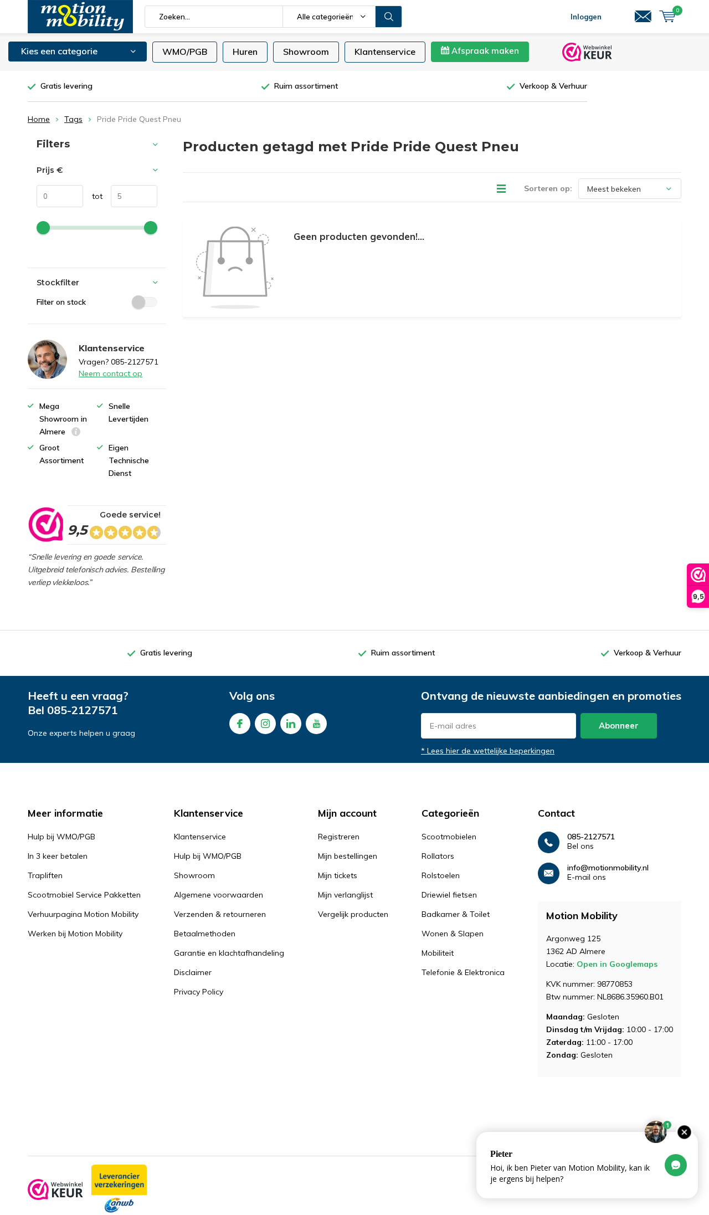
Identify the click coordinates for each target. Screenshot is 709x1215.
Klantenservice (384, 51)
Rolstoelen (441, 875)
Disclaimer (193, 972)
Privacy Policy (198, 992)
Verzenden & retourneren (220, 914)
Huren (245, 51)
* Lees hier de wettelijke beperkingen (487, 751)
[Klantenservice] (643, 16)
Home (39, 119)
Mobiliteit (438, 953)
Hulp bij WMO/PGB (61, 837)
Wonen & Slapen (453, 934)
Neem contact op (110, 373)
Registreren (338, 837)
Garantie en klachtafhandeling (229, 953)
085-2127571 (82, 710)
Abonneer (619, 725)
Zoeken (389, 17)
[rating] (45, 524)
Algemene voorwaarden (218, 895)
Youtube (316, 723)
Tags (73, 119)
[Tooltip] (75, 433)
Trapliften (45, 875)
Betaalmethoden (204, 934)
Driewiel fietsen (449, 895)
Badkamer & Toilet (456, 914)
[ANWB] (119, 1189)
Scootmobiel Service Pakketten (84, 895)
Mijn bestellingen (347, 856)
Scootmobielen (449, 837)
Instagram (265, 723)
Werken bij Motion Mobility (75, 934)
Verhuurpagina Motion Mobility (83, 914)
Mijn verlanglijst (345, 895)
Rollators (438, 856)
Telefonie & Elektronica (463, 972)
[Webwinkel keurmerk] (55, 1189)
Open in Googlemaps (617, 964)
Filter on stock (61, 302)
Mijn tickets (337, 875)
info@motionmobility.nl (608, 868)
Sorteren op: (548, 188)
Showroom (306, 51)
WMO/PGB (184, 51)
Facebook (239, 723)
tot (92, 196)
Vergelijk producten (353, 914)
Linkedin (290, 723)
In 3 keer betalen (58, 856)
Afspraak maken (484, 50)
